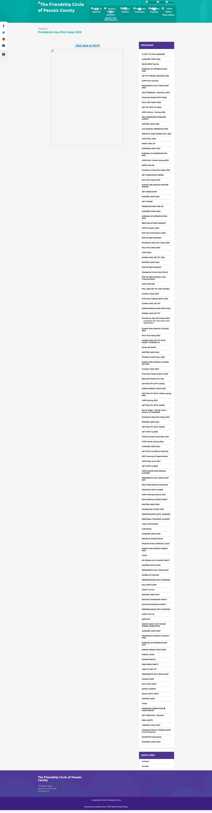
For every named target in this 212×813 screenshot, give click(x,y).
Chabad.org (100, 807)
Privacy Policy (122, 807)
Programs (43, 28)
